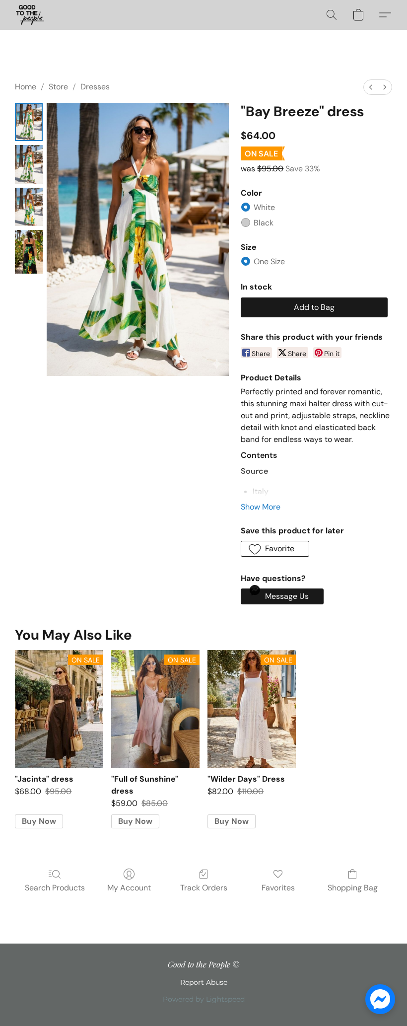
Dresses (95, 86)
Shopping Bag (353, 887)
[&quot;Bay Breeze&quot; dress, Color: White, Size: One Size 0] (29, 122)
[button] (30, 15)
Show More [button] (260, 507)
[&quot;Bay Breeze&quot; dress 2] (29, 207)
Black (263, 223)
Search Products (55, 887)
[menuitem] (371, 87)
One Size (269, 261)
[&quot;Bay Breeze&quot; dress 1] (29, 164)
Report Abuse (203, 982)
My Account (129, 887)
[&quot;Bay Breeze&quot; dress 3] (29, 252)
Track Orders (203, 887)
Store (58, 86)
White (264, 207)
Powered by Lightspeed (204, 999)
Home (25, 86)
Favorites (278, 887)
